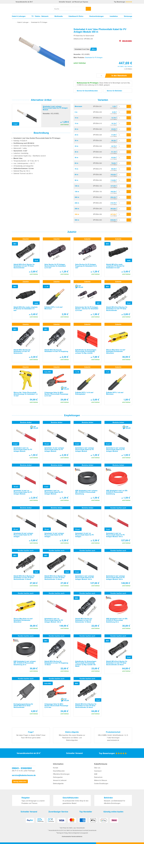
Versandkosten (80, 828)
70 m (76, 169)
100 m (77, 186)
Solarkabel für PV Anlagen (94, 57)
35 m (76, 146)
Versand (129, 66)
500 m (77, 220)
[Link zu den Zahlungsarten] (72, 821)
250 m (77, 203)
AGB (95, 774)
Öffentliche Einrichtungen (61, 774)
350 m (77, 214)
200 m (77, 197)
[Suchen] (88, 9)
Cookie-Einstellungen (101, 783)
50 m (76, 157)
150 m (77, 191)
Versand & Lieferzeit (59, 780)
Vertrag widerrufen (19, 781)
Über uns (97, 768)
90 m (76, 180)
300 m (77, 208)
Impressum (98, 771)
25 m (76, 135)
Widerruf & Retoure (100, 780)
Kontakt (55, 768)
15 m (76, 123)
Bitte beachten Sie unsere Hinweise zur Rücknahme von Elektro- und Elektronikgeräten (72, 737)
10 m (76, 118)
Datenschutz (98, 777)
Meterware (78, 106)
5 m (76, 112)
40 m (76, 152)
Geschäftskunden (59, 771)
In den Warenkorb (119, 75)
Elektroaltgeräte (58, 783)
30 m (76, 140)
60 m (76, 163)
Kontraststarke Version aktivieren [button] (72, 836)
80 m (76, 174)
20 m (76, 129)
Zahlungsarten (58, 777)
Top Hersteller (85, 811)
